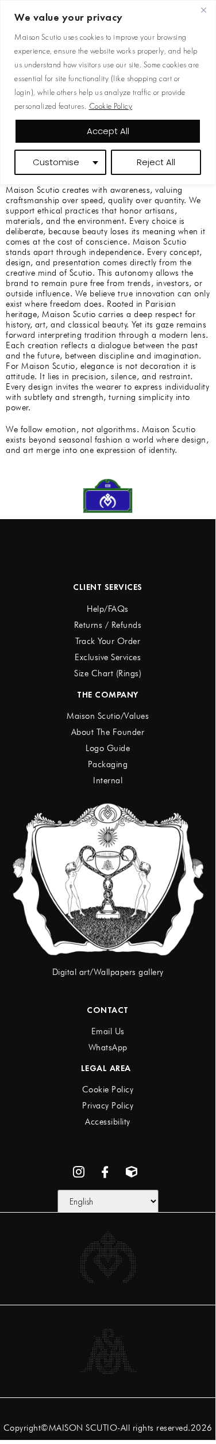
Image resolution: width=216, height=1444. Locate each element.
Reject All (156, 162)
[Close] (203, 10)
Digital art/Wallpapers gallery (108, 972)
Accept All (108, 131)
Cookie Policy (111, 106)
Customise (56, 162)
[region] (107, 92)
